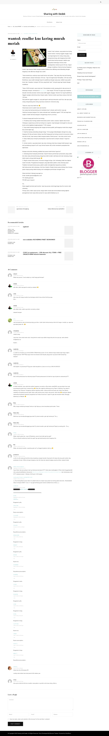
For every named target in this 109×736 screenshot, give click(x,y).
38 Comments (13, 59)
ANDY (15, 634)
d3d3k (13, 55)
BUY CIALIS (24, 489)
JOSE (14, 604)
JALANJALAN (80, 125)
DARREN (15, 565)
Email (78, 47)
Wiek (14, 433)
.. (13, 578)
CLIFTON (15, 624)
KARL (14, 496)
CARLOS (15, 486)
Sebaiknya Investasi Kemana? (84, 73)
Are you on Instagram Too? (90, 96)
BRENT (15, 545)
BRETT (15, 653)
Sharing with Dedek (54, 13)
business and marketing (30, 33)
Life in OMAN (81, 133)
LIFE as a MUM (81, 129)
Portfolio (49, 22)
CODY (15, 584)
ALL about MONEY (82, 113)
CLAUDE (15, 515)
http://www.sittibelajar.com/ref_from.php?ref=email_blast (46, 472)
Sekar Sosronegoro (18, 466)
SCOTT (15, 643)
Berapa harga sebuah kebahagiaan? (86, 76)
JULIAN (15, 525)
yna (14, 319)
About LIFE (11, 229)
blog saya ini (43, 90)
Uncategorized (82, 145)
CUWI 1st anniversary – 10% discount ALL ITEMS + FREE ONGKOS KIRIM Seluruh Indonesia (42, 253)
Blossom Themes (54, 733)
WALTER (15, 505)
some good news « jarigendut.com (22, 477)
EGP (78, 83)
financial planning (13, 233)
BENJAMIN (16, 535)
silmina (15, 666)
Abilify (15, 499)
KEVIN (15, 555)
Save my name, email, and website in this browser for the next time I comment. (30, 719)
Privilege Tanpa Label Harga (84, 80)
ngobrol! (26, 227)
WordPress (68, 733)
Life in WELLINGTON (83, 137)
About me (59, 22)
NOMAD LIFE (80, 141)
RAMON (15, 594)
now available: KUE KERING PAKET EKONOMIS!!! (39, 240)
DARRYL (15, 574)
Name (79, 40)
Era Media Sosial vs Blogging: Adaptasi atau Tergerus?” (88, 68)
